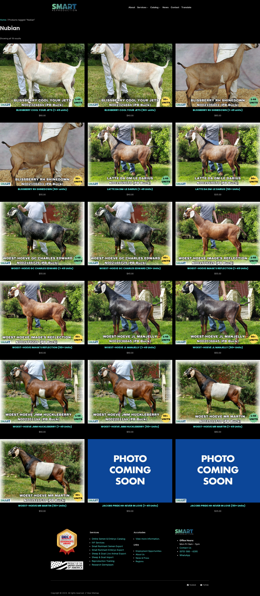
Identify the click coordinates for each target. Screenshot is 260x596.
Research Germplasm (102, 564)
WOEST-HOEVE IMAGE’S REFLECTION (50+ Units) (42, 347)
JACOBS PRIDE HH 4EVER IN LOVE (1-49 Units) (130, 505)
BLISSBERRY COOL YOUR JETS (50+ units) (130, 110)
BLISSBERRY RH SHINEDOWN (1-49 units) (218, 110)
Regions (140, 561)
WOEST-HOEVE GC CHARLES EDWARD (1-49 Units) (42, 268)
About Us (140, 554)
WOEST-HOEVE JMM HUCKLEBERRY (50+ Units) (130, 426)
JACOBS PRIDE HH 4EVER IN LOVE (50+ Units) (217, 505)
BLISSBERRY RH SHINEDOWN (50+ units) (42, 189)
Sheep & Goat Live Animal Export (109, 553)
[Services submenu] (147, 7)
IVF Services (98, 542)
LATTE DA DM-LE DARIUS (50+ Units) (217, 189)
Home (3, 19)
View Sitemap (93, 593)
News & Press (142, 558)
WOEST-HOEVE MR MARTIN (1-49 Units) (217, 426)
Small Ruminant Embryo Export (108, 550)
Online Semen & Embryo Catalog (108, 538)
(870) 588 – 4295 (189, 551)
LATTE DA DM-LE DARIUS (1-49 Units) (130, 189)
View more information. (148, 538)
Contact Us (185, 547)
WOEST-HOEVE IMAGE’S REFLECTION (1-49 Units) (217, 268)
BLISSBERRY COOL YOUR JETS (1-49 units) (42, 110)
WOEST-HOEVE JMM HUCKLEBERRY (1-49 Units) (42, 426)
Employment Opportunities (148, 551)
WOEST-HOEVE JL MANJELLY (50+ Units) (218, 347)
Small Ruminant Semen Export (107, 546)
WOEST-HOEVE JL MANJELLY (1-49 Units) (130, 347)
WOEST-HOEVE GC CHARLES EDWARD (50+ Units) (130, 268)
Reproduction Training (103, 561)
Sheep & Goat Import (102, 557)
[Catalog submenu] (159, 7)
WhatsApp (185, 555)
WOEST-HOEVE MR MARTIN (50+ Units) (42, 505)
